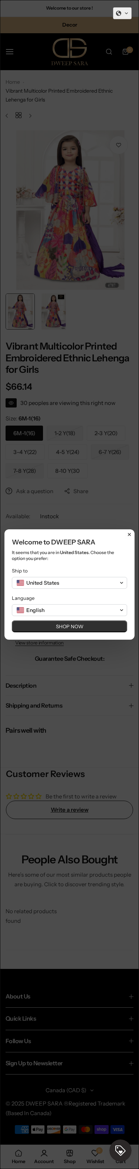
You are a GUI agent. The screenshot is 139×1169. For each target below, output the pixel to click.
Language (23, 598)
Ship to (20, 571)
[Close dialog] (129, 534)
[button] (122, 13)
